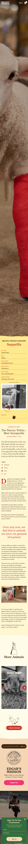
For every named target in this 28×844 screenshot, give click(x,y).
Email (4, 829)
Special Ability (5, 366)
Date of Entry (4, 361)
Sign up (23, 746)
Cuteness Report (5, 377)
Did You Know (4, 371)
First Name (6, 833)
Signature (3, 415)
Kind (2, 355)
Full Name (3, 350)
